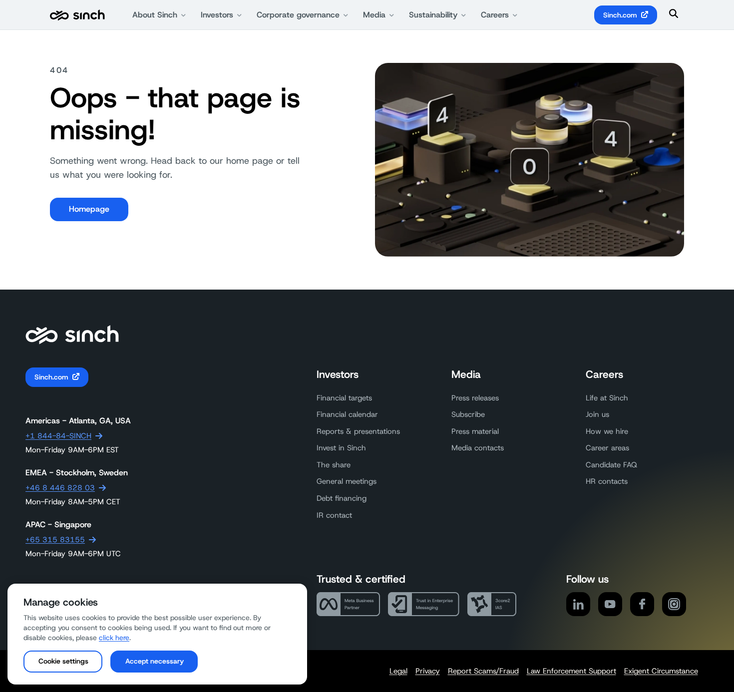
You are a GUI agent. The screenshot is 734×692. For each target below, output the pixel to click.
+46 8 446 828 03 (60, 488)
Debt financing (342, 498)
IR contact (334, 515)
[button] (62, 662)
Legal (398, 671)
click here (114, 637)
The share (334, 465)
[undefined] (77, 15)
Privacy (427, 671)
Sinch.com (620, 14)
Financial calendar (347, 414)
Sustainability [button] (433, 14)
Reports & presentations (358, 431)
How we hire (607, 431)
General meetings (346, 481)
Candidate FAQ (611, 465)
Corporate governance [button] (298, 14)
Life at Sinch (607, 398)
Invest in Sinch (341, 448)
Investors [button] (217, 14)
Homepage (89, 209)
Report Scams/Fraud (483, 671)
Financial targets (344, 398)
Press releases (475, 398)
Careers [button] (495, 14)
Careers (604, 374)
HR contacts (607, 481)
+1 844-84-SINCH (58, 436)
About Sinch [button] (154, 14)
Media (466, 374)
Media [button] (374, 14)
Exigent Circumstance (661, 671)
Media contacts (477, 448)
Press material (475, 431)
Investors (338, 374)
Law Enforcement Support (571, 671)
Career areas (607, 448)
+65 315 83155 (55, 540)
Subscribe (468, 414)
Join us (597, 414)
